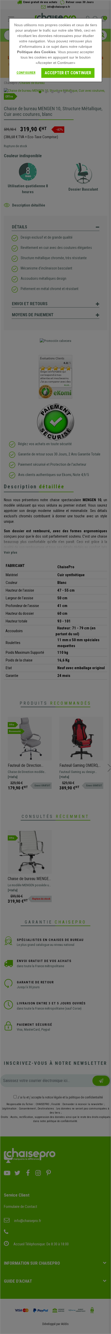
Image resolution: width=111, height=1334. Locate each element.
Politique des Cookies (36, 52)
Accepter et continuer (68, 72)
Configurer (26, 72)
